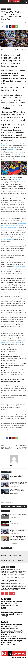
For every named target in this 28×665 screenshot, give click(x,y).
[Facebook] (7, 26)
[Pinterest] (13, 26)
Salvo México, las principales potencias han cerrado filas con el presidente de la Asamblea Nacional (13, 225)
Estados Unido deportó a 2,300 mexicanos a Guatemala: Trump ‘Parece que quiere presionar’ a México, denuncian (13, 640)
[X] (10, 26)
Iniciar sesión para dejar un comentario (14, 506)
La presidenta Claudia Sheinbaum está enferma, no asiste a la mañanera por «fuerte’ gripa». (18, 483)
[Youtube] (13, 593)
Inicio (2, 5)
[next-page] (4, 497)
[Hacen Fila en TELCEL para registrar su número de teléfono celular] (5, 477)
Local (2, 609)
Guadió (13, 177)
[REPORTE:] (5, 523)
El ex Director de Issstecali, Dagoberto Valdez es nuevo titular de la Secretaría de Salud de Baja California (18, 538)
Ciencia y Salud (4, 479)
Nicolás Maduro (11, 149)
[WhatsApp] (16, 26)
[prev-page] (2, 497)
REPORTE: (12, 521)
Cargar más (13, 543)
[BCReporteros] (2, 23)
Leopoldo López (7, 206)
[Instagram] (6, 593)
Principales (9, 9)
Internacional (6, 5)
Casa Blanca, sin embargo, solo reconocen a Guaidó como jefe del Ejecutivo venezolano (13, 268)
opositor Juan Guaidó (16, 154)
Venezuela (17, 179)
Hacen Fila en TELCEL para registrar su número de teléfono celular (11, 603)
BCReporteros (7, 22)
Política (3, 493)
